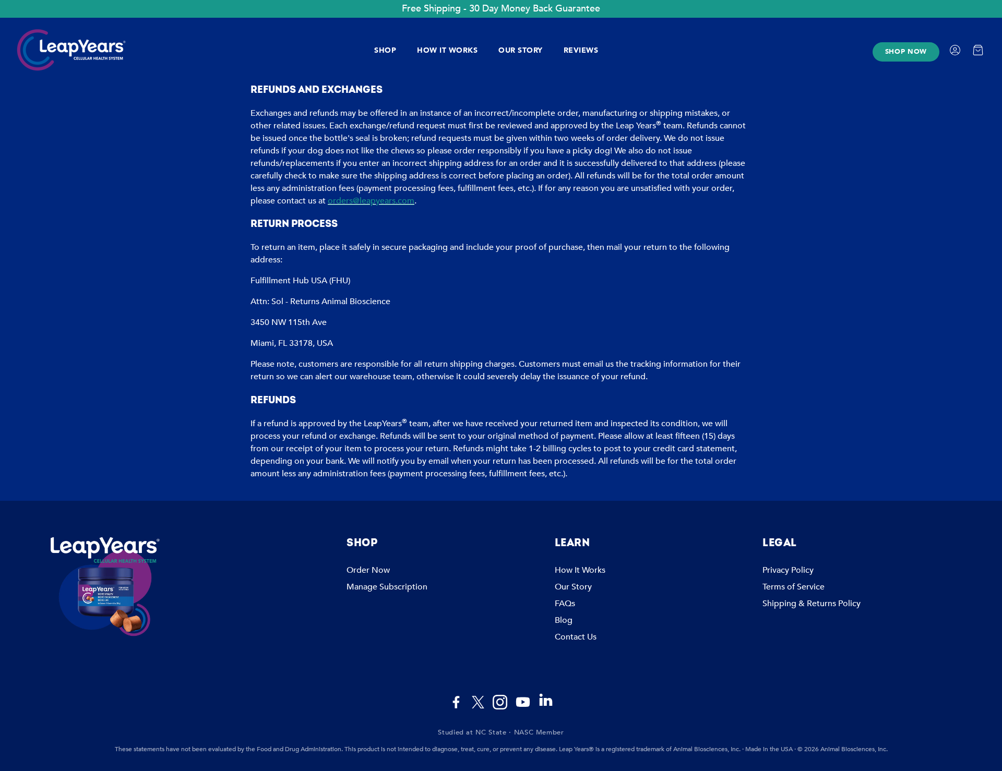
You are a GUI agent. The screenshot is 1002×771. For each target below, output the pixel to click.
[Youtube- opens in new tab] (523, 702)
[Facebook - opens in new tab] (456, 702)
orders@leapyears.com (371, 201)
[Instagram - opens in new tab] (500, 702)
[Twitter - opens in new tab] (478, 702)
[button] (442, 543)
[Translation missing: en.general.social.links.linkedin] (546, 704)
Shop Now (906, 51)
